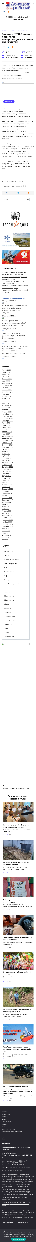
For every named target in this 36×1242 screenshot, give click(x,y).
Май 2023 (5, 456)
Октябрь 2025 (7, 392)
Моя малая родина (8, 1129)
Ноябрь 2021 (7, 496)
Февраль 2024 (7, 436)
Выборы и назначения (12, 560)
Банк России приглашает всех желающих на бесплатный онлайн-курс (17, 1049)
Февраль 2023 (7, 463)
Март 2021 (6, 513)
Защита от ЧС (9, 572)
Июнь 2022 (6, 480)
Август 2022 (6, 476)
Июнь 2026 (6, 374)
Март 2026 (6, 381)
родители (20, 181)
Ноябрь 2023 (7, 443)
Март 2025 (6, 407)
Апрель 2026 (7, 379)
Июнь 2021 (6, 507)
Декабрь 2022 (7, 467)
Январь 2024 (7, 438)
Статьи (6, 632)
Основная (7, 608)
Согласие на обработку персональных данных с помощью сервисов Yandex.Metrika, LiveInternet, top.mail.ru (16, 1204)
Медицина (8, 588)
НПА (3, 1126)
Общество (7, 604)
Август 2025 (6, 396)
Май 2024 (5, 429)
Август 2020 (6, 529)
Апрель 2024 (7, 432)
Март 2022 (6, 487)
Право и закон (9, 616)
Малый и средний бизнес (13, 584)
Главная (4, 1111)
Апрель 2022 (7, 485)
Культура (7, 580)
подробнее (11, 1232)
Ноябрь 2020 (7, 522)
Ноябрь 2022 (7, 469)
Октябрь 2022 (7, 471)
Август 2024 (6, 423)
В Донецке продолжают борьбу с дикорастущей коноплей (17, 1011)
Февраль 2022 (7, 489)
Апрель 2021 (7, 511)
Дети (4, 181)
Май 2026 (5, 377)
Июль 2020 (6, 531)
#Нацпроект (6, 1114)
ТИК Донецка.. (9, 636)
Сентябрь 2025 (7, 394)
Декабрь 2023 (7, 440)
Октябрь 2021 (7, 498)
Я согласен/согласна (18, 1239)
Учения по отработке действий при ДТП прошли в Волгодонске (15, 336)
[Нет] (34, 1235)
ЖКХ (5, 568)
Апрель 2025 (7, 405)
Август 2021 (6, 502)
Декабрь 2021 (7, 493)
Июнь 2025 (6, 401)
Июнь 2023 (6, 454)
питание (11, 181)
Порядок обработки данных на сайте (22, 1194)
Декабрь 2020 (7, 520)
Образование (9, 101)
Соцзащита (8, 624)
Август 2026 (6, 370)
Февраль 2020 (7, 540)
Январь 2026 (7, 385)
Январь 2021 (6, 518)
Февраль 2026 (7, 383)
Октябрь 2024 (7, 418)
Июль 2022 (6, 478)
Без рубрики (8, 551)
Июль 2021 (6, 504)
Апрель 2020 (7, 535)
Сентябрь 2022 (7, 474)
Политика (7, 612)
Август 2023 (6, 449)
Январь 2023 (7, 465)
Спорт (6, 628)
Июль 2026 (6, 372)
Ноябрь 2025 (7, 390)
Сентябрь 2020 (7, 526)
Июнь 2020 (6, 533)
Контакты (5, 1124)
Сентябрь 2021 (7, 500)
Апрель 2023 (7, 458)
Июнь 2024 (6, 427)
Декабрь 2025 (7, 388)
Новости (7, 592)
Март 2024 (6, 434)
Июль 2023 (6, 451)
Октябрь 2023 (7, 445)
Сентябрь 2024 (7, 421)
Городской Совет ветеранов (12, 1132)
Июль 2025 (6, 399)
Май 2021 (5, 509)
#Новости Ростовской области (13, 298)
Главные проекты (10, 564)
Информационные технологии (15, 576)
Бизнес (6, 555)
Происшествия (9, 620)
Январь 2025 (7, 412)
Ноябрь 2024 (7, 416)
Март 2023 (6, 460)
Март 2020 (6, 537)
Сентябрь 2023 (7, 447)
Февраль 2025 (7, 410)
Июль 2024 (6, 425)
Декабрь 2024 (7, 414)
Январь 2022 (7, 491)
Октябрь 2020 (7, 524)
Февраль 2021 (7, 515)
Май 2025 (5, 403)
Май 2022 (5, 482)
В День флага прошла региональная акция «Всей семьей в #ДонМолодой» (14, 323)
